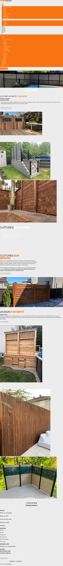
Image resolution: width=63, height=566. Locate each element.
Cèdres (4, 25)
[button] (31, 35)
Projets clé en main (6, 18)
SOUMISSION (4, 63)
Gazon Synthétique (6, 13)
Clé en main (2, 541)
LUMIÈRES (5, 15)
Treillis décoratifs (3, 314)
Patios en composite (6, 513)
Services (3, 5)
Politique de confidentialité (8, 546)
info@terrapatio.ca (31, 505)
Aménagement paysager (7, 6)
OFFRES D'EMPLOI (5, 553)
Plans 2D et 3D (5, 16)
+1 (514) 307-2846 (31, 503)
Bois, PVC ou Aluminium (5, 98)
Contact (3, 32)
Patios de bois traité (6, 519)
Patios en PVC (4, 516)
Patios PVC (5, 21)
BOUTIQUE (3, 26)
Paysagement (3, 534)
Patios (2, 19)
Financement (3, 29)
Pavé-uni (4, 12)
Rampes (4, 11)
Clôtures (4, 9)
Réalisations (3, 28)
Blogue (2, 549)
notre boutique (5, 551)
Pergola (4, 8)
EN (2, 33)
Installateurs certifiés (4, 100)
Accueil (3, 36)
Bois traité (5, 23)
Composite (5, 22)
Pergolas (2, 525)
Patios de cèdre (4, 522)
